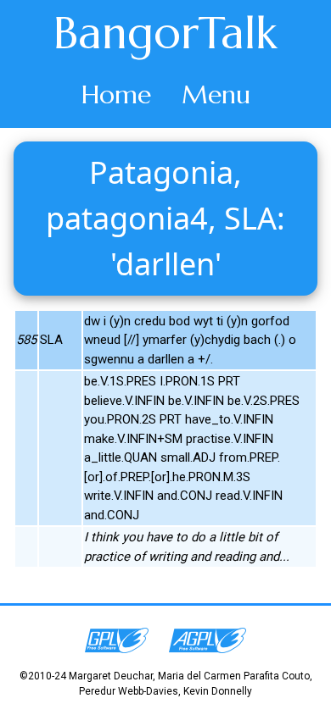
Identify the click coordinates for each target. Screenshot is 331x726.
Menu (216, 94)
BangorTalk (165, 33)
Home (116, 94)
